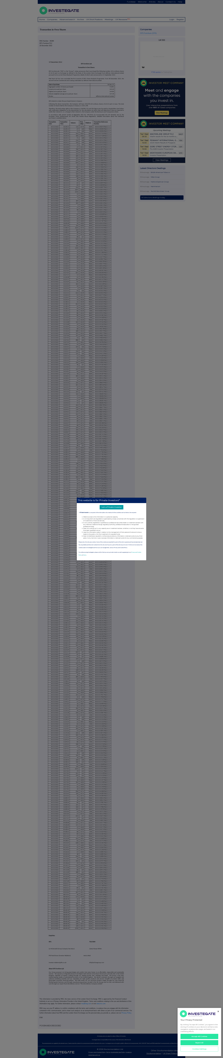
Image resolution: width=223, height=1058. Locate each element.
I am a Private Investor (111, 507)
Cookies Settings (199, 1049)
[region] (199, 1032)
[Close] (218, 1011)
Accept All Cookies (199, 1036)
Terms (84, 555)
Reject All (199, 1043)
